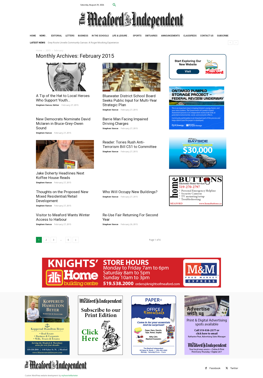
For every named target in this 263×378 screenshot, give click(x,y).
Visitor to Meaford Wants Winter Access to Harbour (63, 217)
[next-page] (76, 240)
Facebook (215, 368)
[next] (236, 42)
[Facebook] (206, 368)
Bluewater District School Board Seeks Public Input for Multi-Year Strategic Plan (130, 100)
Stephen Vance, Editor (47, 105)
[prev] (230, 42)
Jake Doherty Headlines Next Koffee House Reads (60, 175)
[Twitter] (227, 368)
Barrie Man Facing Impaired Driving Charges (125, 121)
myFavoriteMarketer (69, 375)
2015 (48, 50)
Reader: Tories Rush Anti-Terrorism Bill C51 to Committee (130, 144)
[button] (114, 5)
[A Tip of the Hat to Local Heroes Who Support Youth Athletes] (65, 77)
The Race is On (57, 42)
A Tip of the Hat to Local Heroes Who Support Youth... (63, 98)
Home (39, 50)
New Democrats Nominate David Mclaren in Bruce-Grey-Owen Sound (63, 123)
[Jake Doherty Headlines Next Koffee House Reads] (65, 154)
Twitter (234, 368)
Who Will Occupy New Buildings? (130, 192)
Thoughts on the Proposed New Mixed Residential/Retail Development (62, 196)
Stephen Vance (110, 109)
